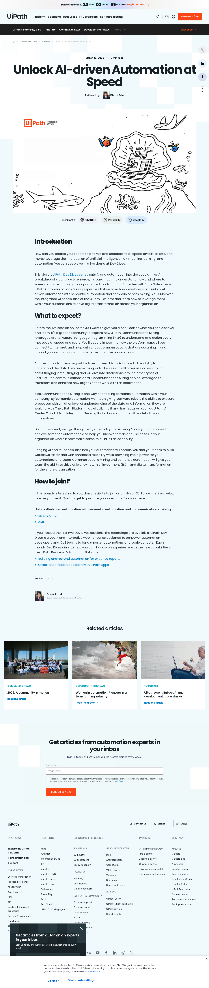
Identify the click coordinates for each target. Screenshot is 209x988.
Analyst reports (114, 860)
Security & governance (19, 916)
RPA (10, 897)
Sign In (161, 823)
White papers (113, 870)
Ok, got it (53, 981)
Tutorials (50, 29)
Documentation (81, 912)
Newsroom (177, 864)
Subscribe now (61, 792)
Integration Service (50, 858)
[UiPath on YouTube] (97, 952)
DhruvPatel (117, 95)
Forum (77, 917)
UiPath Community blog (27, 29)
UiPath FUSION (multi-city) (119, 904)
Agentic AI (13, 892)
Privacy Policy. (118, 781)
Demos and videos (115, 885)
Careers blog (178, 858)
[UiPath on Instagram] (123, 952)
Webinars (111, 875)
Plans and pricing (18, 858)
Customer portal (82, 907)
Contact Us (140, 823)
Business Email (53, 765)
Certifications (80, 883)
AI (49, 578)
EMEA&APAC (48, 516)
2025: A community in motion (28, 693)
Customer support (83, 902)
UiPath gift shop (180, 884)
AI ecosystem (15, 887)
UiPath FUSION (113, 898)
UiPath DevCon (114, 909)
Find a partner (146, 853)
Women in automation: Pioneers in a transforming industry (101, 695)
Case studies (112, 865)
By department (81, 860)
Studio (44, 899)
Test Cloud (46, 904)
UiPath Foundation (181, 889)
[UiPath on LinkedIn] (115, 952)
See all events (113, 914)
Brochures (111, 880)
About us (176, 848)
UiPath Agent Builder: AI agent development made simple (165, 695)
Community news (69, 29)
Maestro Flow (47, 884)
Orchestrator (47, 889)
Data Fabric (14, 921)
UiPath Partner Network (151, 848)
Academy (78, 878)
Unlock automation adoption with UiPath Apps (74, 565)
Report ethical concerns (184, 899)
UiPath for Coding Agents (54, 909)
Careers (176, 853)
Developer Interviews (96, 29)
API (9, 902)
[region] (104, 972)
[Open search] (158, 16)
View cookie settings (81, 980)
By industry (79, 854)
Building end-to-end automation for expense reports (79, 559)
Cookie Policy (93, 971)
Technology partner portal (152, 874)
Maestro (45, 869)
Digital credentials (83, 888)
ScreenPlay (46, 894)
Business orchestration (19, 876)
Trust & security (180, 874)
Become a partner (148, 858)
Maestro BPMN (48, 874)
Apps (43, 848)
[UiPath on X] (132, 952)
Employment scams (181, 904)
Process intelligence (18, 881)
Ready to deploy (82, 865)
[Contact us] (167, 17)
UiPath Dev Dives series (70, 274)
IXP (42, 864)
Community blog (82, 922)
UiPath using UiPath (182, 879)
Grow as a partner (148, 864)
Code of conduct (180, 894)
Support (13, 863)
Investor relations (181, 869)
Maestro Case (48, 879)
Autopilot (45, 853)
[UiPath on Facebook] (106, 952)
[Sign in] (173, 17)
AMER (43, 522)
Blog (108, 854)
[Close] (206, 959)
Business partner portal (151, 869)
